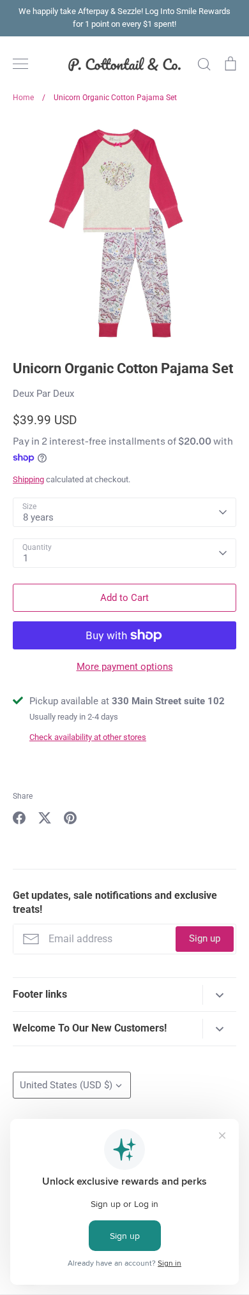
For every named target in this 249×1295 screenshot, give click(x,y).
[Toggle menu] (20, 63)
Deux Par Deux (43, 393)
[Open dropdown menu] (219, 995)
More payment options (125, 666)
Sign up (204, 938)
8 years (38, 517)
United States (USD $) (66, 1085)
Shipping (28, 479)
